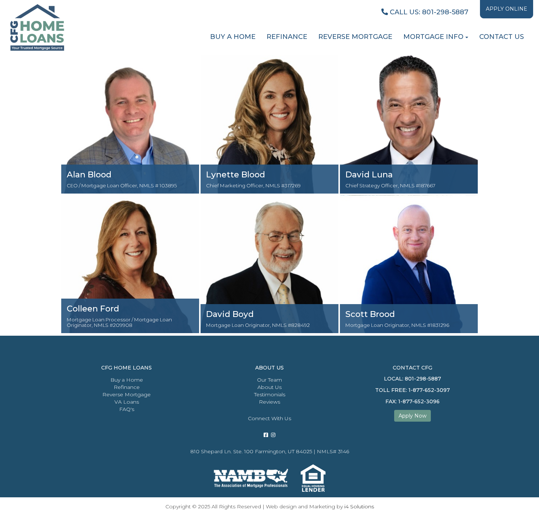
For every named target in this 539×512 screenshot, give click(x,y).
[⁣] (273, 435)
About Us (269, 387)
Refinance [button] (287, 37)
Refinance (127, 387)
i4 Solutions (359, 506)
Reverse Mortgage (126, 394)
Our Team (269, 379)
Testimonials (269, 394)
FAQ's (126, 409)
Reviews (269, 402)
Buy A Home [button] (233, 37)
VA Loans (126, 402)
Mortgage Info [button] (433, 37)
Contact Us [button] (501, 37)
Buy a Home (126, 379)
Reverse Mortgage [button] (355, 37)
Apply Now (412, 415)
